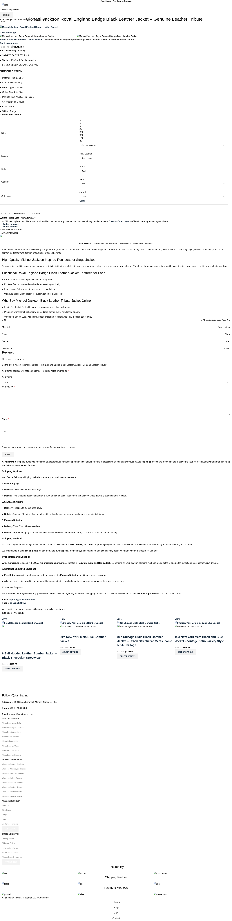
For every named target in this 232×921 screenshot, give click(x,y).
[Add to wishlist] (20, 648)
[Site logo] (5, 5)
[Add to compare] (5, 648)
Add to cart (20, 213)
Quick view (12, 648)
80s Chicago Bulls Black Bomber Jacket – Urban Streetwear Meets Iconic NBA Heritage (144, 641)
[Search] (226, 5)
